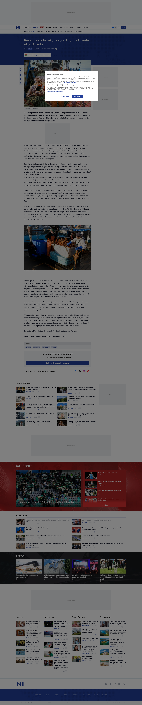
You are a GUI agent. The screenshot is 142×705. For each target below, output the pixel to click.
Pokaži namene (65, 96)
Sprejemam (77, 96)
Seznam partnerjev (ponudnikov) (55, 91)
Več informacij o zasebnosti (70, 82)
